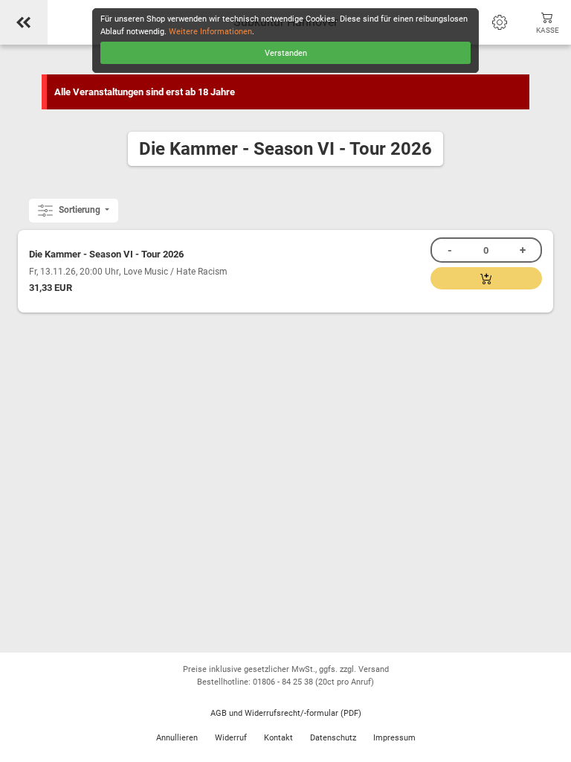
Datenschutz (333, 738)
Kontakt (278, 738)
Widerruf (231, 738)
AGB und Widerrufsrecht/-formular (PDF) (285, 713)
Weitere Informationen (210, 31)
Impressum (394, 738)
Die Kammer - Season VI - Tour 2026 (106, 254)
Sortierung (80, 210)
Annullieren (177, 738)
